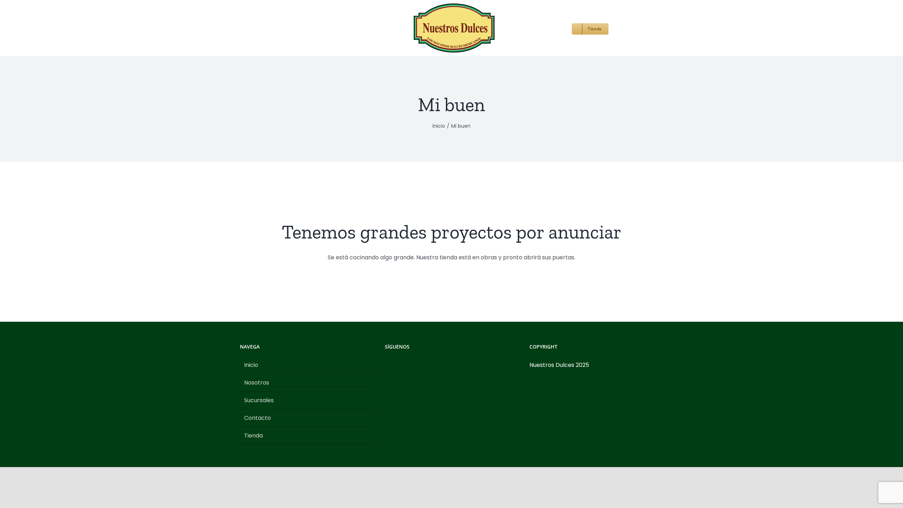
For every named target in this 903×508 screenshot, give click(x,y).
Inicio (251, 365)
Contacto (257, 418)
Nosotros (256, 383)
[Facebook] (387, 365)
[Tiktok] (406, 365)
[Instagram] (396, 365)
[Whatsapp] (415, 365)
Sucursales (259, 400)
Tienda (253, 435)
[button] (583, 28)
